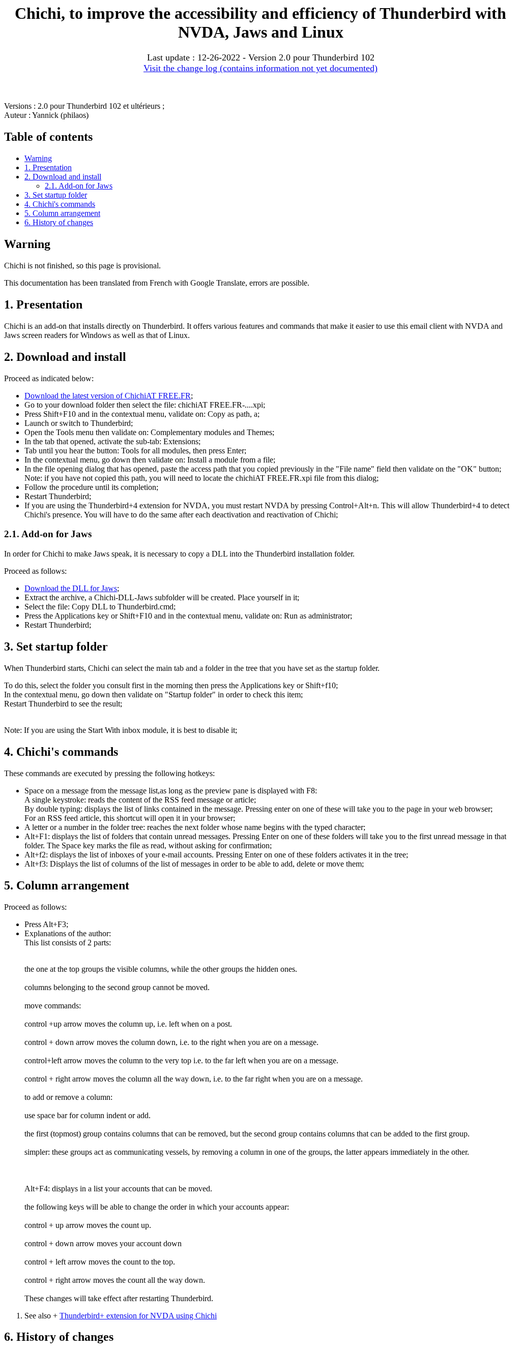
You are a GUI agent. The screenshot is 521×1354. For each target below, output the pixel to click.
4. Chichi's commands (59, 204)
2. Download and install (62, 176)
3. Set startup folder (55, 195)
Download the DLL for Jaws (70, 588)
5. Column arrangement (62, 213)
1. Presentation (48, 167)
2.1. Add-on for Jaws (78, 185)
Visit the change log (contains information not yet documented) (260, 68)
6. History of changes (58, 222)
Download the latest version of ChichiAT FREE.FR (107, 395)
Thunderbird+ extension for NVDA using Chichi (138, 1315)
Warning (38, 158)
